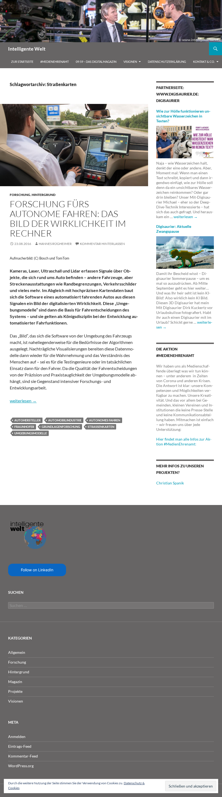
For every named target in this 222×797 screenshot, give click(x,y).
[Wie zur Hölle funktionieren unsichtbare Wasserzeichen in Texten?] (185, 141)
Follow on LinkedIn (37, 570)
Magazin (15, 681)
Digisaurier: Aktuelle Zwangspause (173, 229)
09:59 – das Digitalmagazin (96, 61)
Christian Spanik (170, 483)
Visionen (130, 61)
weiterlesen (23, 400)
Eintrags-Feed (19, 746)
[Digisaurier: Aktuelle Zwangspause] (185, 252)
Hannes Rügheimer (55, 244)
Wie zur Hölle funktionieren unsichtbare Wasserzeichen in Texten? (183, 116)
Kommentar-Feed (23, 756)
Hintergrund (44, 195)
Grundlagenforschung (61, 426)
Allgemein (16, 652)
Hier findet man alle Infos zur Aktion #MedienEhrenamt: (183, 441)
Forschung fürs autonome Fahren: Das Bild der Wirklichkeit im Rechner (68, 218)
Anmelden (16, 736)
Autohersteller (27, 420)
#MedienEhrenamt (54, 61)
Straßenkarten (101, 426)
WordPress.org (21, 765)
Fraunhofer (24, 426)
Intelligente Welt (26, 49)
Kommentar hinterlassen (102, 244)
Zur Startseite (22, 61)
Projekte (15, 691)
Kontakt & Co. (204, 61)
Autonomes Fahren (104, 420)
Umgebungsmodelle (30, 433)
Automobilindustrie (64, 420)
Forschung (20, 195)
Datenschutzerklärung (167, 61)
